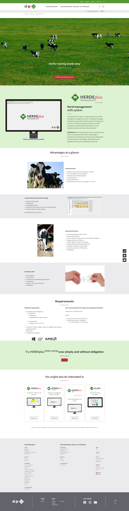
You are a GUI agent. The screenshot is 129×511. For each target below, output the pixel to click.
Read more (34, 418)
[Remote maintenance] (124, 255)
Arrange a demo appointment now (64, 77)
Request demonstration (93, 11)
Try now (64, 360)
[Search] (99, 7)
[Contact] (124, 251)
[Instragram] (90, 502)
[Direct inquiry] (124, 260)
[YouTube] (95, 502)
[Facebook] (84, 502)
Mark (103, 11)
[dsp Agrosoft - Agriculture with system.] (30, 8)
